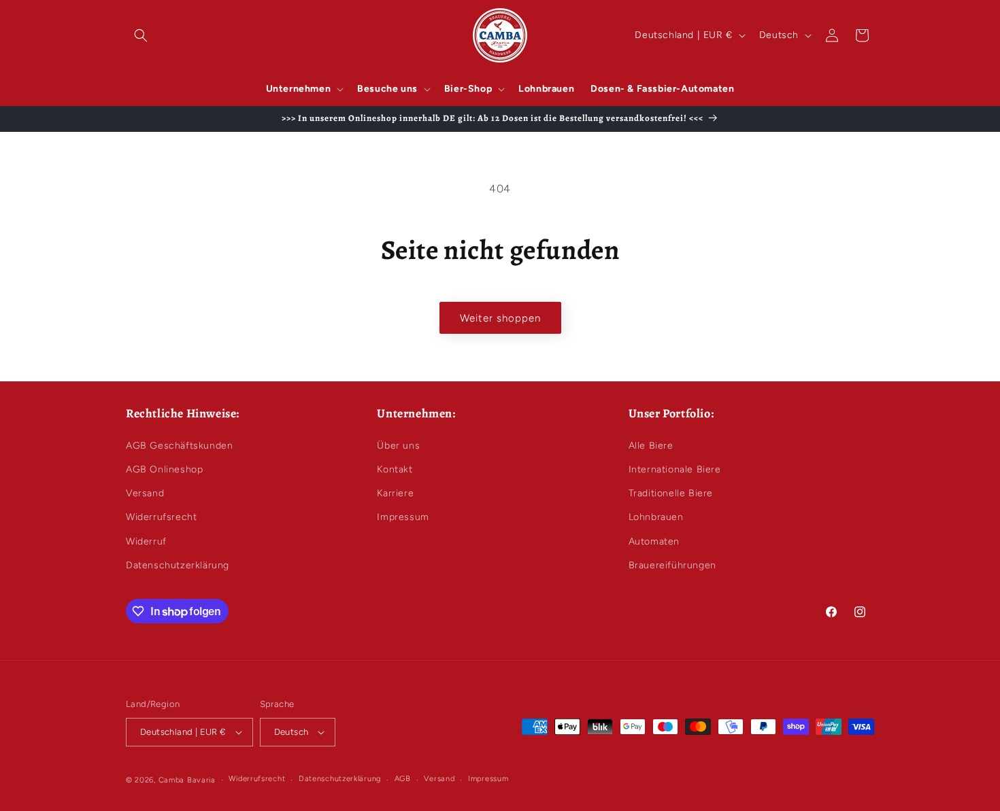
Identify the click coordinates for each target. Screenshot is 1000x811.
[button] (141, 35)
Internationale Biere (675, 469)
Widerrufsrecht (161, 517)
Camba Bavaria (187, 780)
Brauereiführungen (672, 565)
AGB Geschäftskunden (179, 445)
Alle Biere (651, 445)
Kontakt (394, 469)
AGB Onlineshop (164, 469)
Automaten (654, 541)
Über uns (398, 445)
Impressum (403, 517)
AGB (403, 778)
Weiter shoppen (500, 318)
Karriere (395, 493)
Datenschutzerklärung (177, 565)
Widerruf (146, 541)
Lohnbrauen (656, 517)
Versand (145, 493)
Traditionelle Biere (671, 493)
